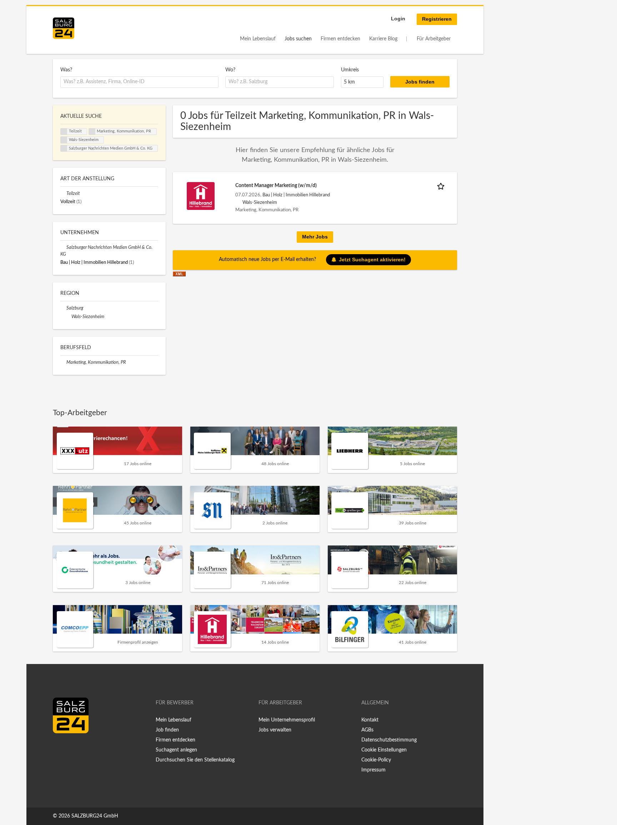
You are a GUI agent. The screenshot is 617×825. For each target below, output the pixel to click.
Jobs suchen (298, 38)
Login (398, 18)
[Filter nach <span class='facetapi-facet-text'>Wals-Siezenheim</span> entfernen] (64, 140)
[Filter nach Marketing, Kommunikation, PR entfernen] (63, 362)
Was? (66, 69)
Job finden (167, 730)
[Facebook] (61, 748)
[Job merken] (442, 186)
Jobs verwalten (275, 730)
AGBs (367, 730)
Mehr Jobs (315, 237)
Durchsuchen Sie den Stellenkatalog (195, 760)
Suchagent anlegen (176, 750)
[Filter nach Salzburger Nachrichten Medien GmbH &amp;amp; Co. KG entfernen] (63, 247)
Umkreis (350, 69)
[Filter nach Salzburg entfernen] (63, 308)
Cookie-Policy (376, 760)
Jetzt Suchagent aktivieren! (372, 259)
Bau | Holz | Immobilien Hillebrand (296, 195)
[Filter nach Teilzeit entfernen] (63, 193)
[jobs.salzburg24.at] (63, 28)
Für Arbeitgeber (434, 38)
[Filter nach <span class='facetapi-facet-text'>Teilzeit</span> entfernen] (64, 132)
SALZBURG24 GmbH (94, 816)
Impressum (373, 770)
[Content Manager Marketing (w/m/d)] (201, 195)
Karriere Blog (383, 38)
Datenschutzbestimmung (389, 740)
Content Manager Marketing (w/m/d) (276, 185)
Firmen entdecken (340, 38)
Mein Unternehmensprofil (287, 720)
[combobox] (139, 82)
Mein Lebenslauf (258, 38)
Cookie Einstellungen (384, 750)
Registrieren (437, 19)
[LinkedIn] (71, 748)
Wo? (230, 69)
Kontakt (369, 720)
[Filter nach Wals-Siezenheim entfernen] (68, 317)
